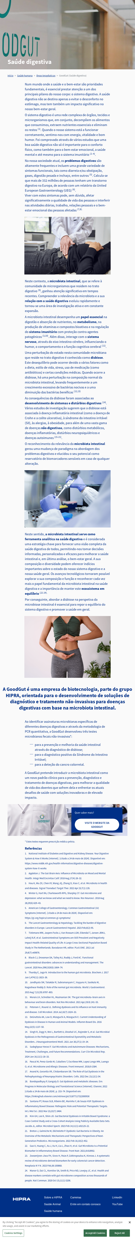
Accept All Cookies (95, 1233)
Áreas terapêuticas (45, 75)
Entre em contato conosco (85, 1204)
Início (10, 75)
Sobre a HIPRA (53, 1197)
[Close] (129, 1222)
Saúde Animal (52, 1204)
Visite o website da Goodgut (97, 824)
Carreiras (75, 1197)
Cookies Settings (13, 1233)
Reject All (120, 1233)
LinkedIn (117, 1197)
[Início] (22, 1204)
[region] (67, 1228)
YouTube (117, 1204)
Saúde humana (25, 75)
